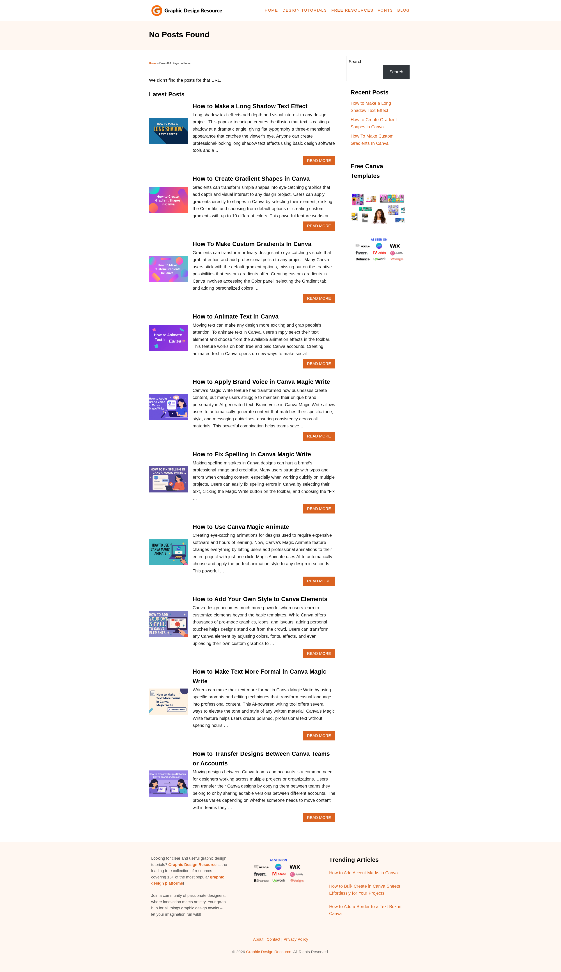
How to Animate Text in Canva (236, 316)
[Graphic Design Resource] (188, 10)
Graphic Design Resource (192, 864)
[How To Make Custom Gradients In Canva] (168, 271)
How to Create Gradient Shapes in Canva (251, 178)
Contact (274, 939)
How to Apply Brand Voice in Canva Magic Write (261, 382)
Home (152, 63)
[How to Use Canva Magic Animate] (168, 554)
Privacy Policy (296, 939)
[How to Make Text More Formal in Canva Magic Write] (168, 704)
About (258, 939)
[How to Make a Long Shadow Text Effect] (168, 133)
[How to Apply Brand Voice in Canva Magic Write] (168, 409)
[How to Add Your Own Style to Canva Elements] (168, 626)
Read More (321, 161)
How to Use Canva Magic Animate (241, 527)
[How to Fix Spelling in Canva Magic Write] (168, 481)
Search (355, 61)
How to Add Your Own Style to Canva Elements (260, 599)
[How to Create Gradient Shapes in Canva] (168, 202)
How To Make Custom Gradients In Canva (252, 244)
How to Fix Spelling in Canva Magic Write (252, 454)
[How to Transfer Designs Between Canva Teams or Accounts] (168, 785)
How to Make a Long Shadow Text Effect (250, 106)
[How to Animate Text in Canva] (168, 340)
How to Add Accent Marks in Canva (363, 872)
